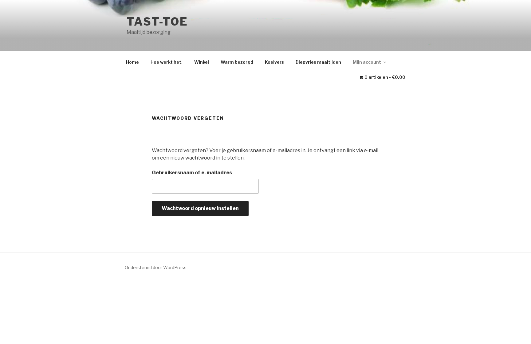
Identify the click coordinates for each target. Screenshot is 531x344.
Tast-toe (157, 21)
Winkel (201, 62)
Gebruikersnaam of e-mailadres (192, 173)
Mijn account (367, 62)
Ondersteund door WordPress (156, 267)
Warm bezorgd (237, 62)
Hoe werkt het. (167, 62)
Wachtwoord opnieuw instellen (200, 208)
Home (132, 62)
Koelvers (274, 62)
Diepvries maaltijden (318, 62)
